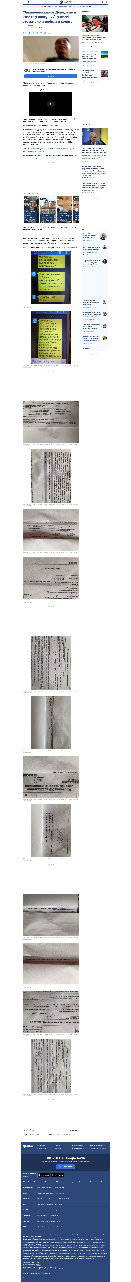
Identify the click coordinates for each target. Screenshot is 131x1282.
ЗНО (63, 1198)
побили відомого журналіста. (66, 247)
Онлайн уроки (53, 1198)
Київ (38, 1187)
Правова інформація (77, 1145)
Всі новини (104, 1182)
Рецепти (39, 1210)
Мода (53, 1226)
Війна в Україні (52, 6)
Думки (84, 230)
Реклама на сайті (42, 1148)
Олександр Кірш (87, 266)
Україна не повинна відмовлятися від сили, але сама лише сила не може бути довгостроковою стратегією (94, 157)
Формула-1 (62, 1193)
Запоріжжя (49, 1187)
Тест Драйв (40, 1204)
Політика (37, 1182)
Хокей (52, 1193)
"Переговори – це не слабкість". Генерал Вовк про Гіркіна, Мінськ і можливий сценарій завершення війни (94, 150)
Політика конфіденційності (97, 1145)
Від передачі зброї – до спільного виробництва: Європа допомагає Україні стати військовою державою (92, 338)
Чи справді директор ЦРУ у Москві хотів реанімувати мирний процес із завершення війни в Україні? (91, 326)
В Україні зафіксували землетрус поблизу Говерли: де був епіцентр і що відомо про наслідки (90, 55)
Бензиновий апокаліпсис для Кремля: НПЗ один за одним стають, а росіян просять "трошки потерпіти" (91, 248)
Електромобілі (49, 1204)
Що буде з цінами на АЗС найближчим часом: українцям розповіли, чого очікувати (93, 37)
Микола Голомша (87, 343)
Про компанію (41, 1145)
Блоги (81, 1182)
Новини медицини (42, 1221)
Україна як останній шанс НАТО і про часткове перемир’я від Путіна (91, 262)
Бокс (56, 1193)
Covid (58, 1221)
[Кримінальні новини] (51, 1135)
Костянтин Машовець (88, 319)
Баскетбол (46, 1193)
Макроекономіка (53, 1215)
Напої (45, 1210)
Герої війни (43, 6)
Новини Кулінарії (52, 1210)
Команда (57, 1145)
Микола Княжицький (88, 331)
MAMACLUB (52, 1221)
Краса (49, 1226)
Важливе (85, 11)
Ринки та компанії (42, 1215)
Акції (56, 1204)
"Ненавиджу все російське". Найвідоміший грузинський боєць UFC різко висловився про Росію (90, 74)
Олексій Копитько (87, 307)
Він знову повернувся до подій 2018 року (93, 190)
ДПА (59, 1198)
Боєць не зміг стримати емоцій (90, 80)
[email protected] (43, 1269)
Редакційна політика (34, 1134)
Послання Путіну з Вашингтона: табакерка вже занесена (91, 302)
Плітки (44, 1226)
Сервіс (60, 1204)
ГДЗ (38, 1198)
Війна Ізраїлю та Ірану (65, 6)
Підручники (44, 1198)
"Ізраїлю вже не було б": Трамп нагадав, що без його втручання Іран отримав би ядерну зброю (94, 185)
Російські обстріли (85, 6)
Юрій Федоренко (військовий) (90, 252)
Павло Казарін (86, 240)
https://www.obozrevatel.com (81, 1234)
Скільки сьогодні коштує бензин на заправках (92, 43)
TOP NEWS (86, 124)
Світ (46, 1182)
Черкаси (61, 1187)
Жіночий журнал (61, 1226)
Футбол (39, 1193)
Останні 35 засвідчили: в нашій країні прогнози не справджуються (89, 236)
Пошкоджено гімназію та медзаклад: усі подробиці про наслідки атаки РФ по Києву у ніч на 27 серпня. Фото (94, 169)
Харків (43, 1187)
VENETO (76, 6)
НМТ (67, 1198)
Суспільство (94, 1182)
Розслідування (72, 1182)
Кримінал (30, 25)
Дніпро (56, 1187)
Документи (58, 1148)
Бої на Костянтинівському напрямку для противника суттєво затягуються (92, 314)
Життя (58, 1182)
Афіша (39, 1226)
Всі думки (86, 348)
